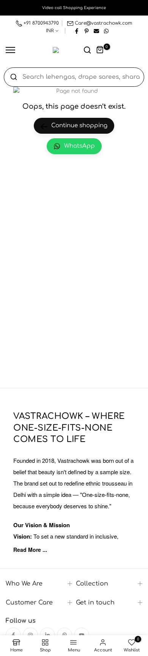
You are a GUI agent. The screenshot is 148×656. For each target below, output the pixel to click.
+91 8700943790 (40, 23)
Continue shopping (79, 125)
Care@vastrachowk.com (103, 23)
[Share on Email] (96, 30)
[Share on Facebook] (77, 30)
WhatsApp (79, 146)
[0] (100, 50)
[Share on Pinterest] (86, 30)
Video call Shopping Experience (74, 8)
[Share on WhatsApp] (106, 30)
